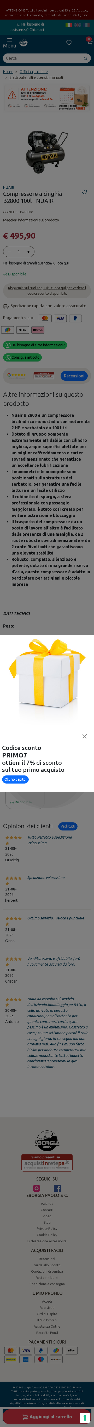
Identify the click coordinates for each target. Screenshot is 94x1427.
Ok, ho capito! (15, 779)
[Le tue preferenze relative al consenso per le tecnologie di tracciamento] (85, 1418)
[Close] (84, 736)
